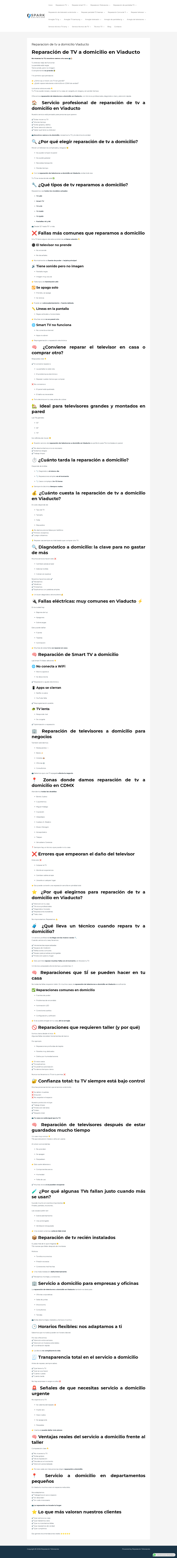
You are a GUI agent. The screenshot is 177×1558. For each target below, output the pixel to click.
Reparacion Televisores (99, 5)
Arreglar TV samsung (72, 19)
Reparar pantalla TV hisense (92, 12)
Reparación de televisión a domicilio (62, 12)
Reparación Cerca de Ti (117, 12)
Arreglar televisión (92, 19)
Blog (109, 27)
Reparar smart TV (78, 5)
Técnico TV (98, 27)
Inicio (50, 5)
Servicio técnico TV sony (57, 27)
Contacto (117, 27)
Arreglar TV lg (53, 19)
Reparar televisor (137, 12)
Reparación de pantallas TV (123, 5)
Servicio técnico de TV (80, 27)
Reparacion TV (61, 5)
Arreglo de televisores (135, 19)
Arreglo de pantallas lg (113, 19)
